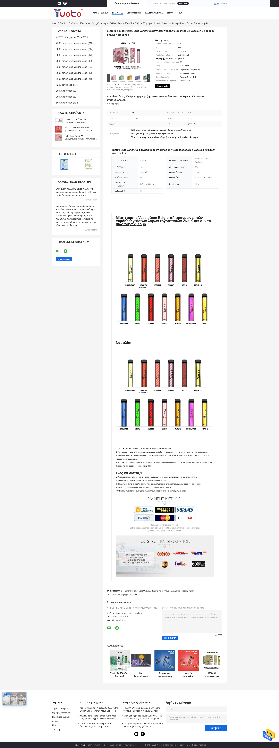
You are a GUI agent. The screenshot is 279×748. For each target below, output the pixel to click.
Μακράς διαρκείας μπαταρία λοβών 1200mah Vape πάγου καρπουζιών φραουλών (188, 675)
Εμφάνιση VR (134, 13)
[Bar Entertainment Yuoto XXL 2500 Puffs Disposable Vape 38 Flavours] (141, 660)
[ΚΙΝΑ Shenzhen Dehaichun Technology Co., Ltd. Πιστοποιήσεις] (64, 164)
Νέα (180, 13)
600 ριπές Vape (64, 102)
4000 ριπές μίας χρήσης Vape (71, 61)
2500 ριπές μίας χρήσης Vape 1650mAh (123, 595)
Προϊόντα (117, 13)
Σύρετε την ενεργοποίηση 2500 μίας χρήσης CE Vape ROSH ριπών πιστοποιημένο (164, 675)
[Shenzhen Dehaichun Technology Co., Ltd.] (68, 12)
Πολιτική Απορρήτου (83, 745)
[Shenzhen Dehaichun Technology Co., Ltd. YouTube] (59, 3)
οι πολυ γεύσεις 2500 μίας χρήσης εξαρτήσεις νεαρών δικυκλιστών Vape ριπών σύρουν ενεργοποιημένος (126, 87)
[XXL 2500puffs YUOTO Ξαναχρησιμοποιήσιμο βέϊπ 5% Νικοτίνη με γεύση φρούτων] (59, 137)
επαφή (170, 13)
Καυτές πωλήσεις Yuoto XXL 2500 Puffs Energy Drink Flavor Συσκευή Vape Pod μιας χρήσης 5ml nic (99, 710)
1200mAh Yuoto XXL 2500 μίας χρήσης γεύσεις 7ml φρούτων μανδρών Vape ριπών (142, 710)
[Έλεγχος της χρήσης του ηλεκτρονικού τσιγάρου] (59, 120)
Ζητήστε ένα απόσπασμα (201, 3)
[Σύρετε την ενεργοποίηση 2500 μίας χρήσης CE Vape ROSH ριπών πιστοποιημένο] (164, 660)
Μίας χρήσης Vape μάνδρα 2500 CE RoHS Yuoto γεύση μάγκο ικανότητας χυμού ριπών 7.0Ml (143, 718)
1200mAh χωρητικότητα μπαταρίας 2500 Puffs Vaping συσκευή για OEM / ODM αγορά (212, 675)
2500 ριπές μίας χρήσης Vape (94, 23)
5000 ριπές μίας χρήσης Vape (71, 55)
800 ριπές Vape (64, 90)
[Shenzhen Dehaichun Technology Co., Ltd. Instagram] (65, 3)
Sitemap (56, 729)
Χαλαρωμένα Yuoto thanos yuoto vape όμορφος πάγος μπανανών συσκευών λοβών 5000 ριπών (98, 718)
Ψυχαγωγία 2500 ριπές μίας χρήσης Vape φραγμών (173, 591)
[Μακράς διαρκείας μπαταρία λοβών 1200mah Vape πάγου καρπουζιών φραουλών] (188, 660)
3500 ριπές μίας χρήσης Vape (71, 67)
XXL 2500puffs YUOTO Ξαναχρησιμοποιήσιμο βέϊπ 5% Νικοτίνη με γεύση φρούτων (81, 139)
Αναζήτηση (183, 3)
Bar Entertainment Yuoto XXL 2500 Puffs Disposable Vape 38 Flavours (141, 675)
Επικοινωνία (162, 86)
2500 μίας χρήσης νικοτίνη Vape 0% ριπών (133, 591)
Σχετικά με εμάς (154, 13)
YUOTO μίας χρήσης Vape (69, 37)
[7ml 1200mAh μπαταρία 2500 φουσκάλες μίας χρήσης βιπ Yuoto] (59, 129)
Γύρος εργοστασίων (61, 713)
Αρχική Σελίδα (100, 13)
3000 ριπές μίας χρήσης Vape (71, 49)
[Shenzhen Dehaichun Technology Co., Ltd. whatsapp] (67, 251)
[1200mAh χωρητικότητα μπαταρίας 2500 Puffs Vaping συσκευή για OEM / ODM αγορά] (212, 660)
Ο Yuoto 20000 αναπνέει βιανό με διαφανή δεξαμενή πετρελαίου (95, 725)
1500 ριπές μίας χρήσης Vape (71, 79)
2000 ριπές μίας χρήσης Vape (71, 73)
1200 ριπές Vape (65, 84)
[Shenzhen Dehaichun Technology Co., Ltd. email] (59, 251)
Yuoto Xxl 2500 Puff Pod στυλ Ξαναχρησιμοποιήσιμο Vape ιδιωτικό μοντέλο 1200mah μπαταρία (120, 675)
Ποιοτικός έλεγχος (61, 717)
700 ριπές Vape (64, 96)
